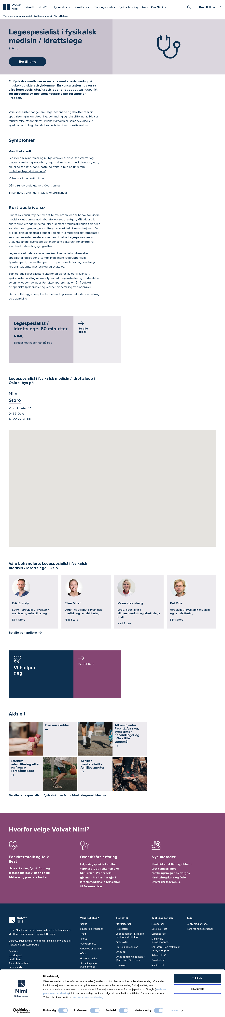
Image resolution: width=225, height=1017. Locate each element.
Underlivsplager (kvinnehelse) (89, 965)
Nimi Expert (82, 7)
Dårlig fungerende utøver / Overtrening (34, 185)
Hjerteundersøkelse (127, 947)
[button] (112, 484)
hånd (36, 167)
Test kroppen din (162, 918)
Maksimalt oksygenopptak (160, 940)
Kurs (144, 7)
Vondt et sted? (39, 7)
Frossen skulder (57, 725)
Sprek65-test (159, 929)
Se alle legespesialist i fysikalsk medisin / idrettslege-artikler (55, 795)
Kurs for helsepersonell (200, 929)
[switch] (94, 1010)
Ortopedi (121, 952)
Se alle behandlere (23, 633)
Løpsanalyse (159, 933)
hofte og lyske (50, 167)
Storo (15, 400)
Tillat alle (197, 978)
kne (28, 167)
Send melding (16, 967)
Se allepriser (83, 330)
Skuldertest (158, 960)
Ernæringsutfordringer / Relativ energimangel (38, 192)
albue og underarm (73, 167)
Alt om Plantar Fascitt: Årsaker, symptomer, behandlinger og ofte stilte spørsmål (127, 733)
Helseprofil (158, 924)
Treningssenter (104, 7)
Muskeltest (158, 965)
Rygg (83, 933)
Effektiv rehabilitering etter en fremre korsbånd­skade (25, 766)
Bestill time (15, 959)
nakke (59, 162)
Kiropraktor (122, 942)
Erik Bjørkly (20, 603)
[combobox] (189, 7)
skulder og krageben (32, 162)
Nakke (83, 924)
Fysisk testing (128, 7)
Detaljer (174, 1010)
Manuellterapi (123, 924)
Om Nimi (159, 7)
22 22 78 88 (22, 419)
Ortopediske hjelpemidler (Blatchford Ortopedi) (130, 958)
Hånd (83, 953)
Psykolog (121, 965)
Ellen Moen (73, 603)
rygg (50, 162)
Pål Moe (176, 603)
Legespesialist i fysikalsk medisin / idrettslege (130, 935)
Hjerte (83, 938)
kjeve (67, 162)
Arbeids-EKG (159, 955)
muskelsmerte (82, 162)
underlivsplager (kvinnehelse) (27, 171)
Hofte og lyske (88, 958)
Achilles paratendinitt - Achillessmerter (92, 764)
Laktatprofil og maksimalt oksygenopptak (166, 948)
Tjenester (63, 7)
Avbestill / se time (19, 963)
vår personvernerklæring (88, 997)
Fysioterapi (122, 929)
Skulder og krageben (91, 929)
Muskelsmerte (88, 943)
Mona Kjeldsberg (130, 603)
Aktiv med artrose (197, 924)
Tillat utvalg (197, 989)
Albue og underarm (91, 948)
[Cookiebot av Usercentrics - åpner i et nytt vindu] (21, 1010)
